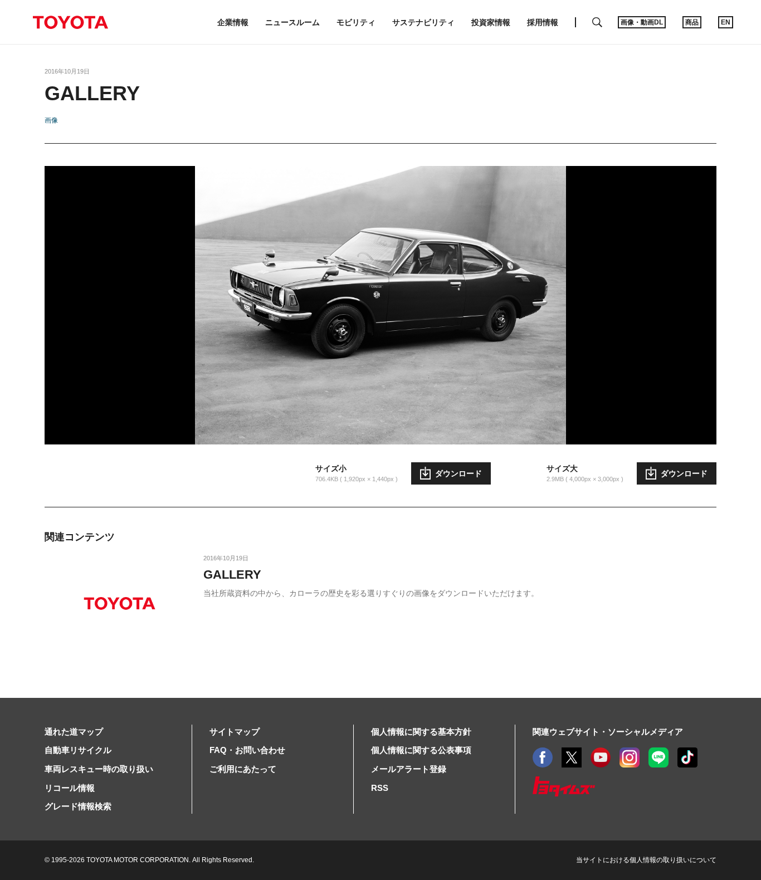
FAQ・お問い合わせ (247, 750)
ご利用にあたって (242, 769)
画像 (51, 120)
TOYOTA (70, 22)
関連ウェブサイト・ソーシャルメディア (608, 731)
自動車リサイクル (78, 750)
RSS (379, 788)
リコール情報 (70, 788)
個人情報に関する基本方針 (421, 731)
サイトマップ (234, 731)
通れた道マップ (74, 731)
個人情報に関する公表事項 (421, 750)
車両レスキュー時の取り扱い (99, 769)
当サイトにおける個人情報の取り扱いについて (646, 860)
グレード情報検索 (78, 806)
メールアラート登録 (408, 769)
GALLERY (232, 574)
